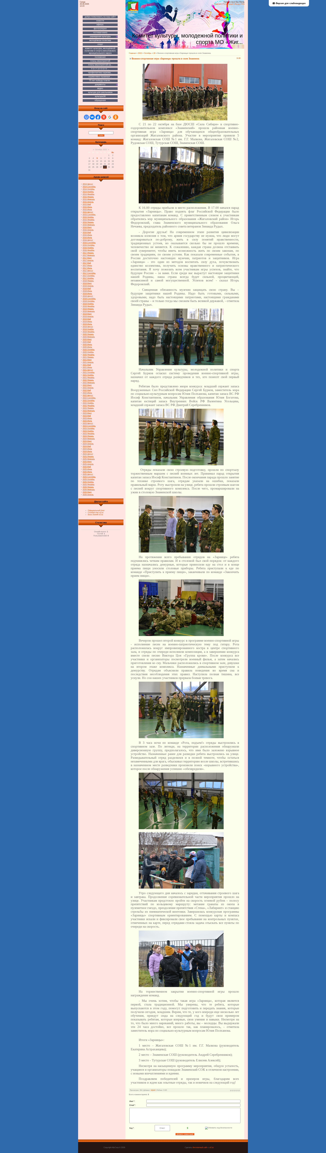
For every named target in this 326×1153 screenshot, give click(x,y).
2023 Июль (87, 421)
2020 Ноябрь (88, 352)
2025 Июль (87, 472)
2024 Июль (87, 451)
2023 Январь (88, 408)
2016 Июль (87, 237)
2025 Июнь (87, 469)
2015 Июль (87, 209)
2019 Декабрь (88, 332)
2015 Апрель (88, 202)
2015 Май (87, 204)
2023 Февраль (89, 411)
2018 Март (87, 283)
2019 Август (88, 327)
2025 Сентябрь (89, 477)
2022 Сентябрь (89, 398)
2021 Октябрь (89, 372)
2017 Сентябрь (89, 273)
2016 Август (88, 240)
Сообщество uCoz (96, 512)
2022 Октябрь (89, 400)
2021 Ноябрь (88, 375)
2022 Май (87, 390)
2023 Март (87, 413)
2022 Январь (88, 380)
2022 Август (88, 395)
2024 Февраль (89, 439)
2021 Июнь (87, 367)
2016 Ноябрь (88, 248)
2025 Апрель (88, 464)
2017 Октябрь (89, 276)
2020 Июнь (87, 344)
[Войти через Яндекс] (103, 117)
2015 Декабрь (88, 220)
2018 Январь (88, 281)
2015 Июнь (87, 207)
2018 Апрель (88, 286)
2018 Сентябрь (89, 299)
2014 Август (88, 184)
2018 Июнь (87, 291)
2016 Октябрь (89, 245)
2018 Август (88, 296)
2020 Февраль (89, 337)
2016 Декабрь (88, 250)
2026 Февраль (89, 489)
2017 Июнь (87, 265)
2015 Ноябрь (88, 217)
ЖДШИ (153, 1090)
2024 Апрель (88, 444)
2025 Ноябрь (88, 482)
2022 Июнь (87, 393)
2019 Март (87, 314)
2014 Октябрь (89, 189)
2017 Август (88, 271)
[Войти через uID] (86, 117)
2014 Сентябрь (89, 187)
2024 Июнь (87, 449)
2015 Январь (88, 197)
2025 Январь (88, 456)
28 (105, 167)
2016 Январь (88, 222)
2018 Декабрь (88, 306)
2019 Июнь (87, 321)
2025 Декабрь (88, 484)
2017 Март (87, 258)
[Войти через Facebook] (98, 117)
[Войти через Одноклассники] (115, 117)
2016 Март (87, 227)
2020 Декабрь (88, 355)
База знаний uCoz (95, 514)
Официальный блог (96, 510)
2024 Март (87, 441)
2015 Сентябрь (89, 215)
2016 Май (87, 232)
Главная (217, 4)
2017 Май (87, 263)
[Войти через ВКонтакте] (92, 117)
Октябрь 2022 (101, 150)
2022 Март (87, 385)
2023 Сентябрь (89, 426)
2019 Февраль (89, 311)
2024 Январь (88, 436)
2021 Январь (88, 357)
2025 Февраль (89, 459)
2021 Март (87, 360)
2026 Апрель (88, 495)
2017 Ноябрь (88, 278)
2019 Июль (87, 324)
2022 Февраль (89, 383)
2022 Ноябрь (88, 403)
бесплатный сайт (200, 1147)
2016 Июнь (87, 235)
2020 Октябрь (89, 349)
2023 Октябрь (89, 428)
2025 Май (87, 467)
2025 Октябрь (89, 479)
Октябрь (147, 53)
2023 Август (88, 423)
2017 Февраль (89, 255)
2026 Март (87, 492)
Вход (237, 4)
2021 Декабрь (88, 377)
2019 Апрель (88, 316)
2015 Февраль (89, 199)
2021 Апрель (88, 362)
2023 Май (87, 416)
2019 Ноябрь (88, 329)
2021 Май (87, 365)
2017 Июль (87, 268)
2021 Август (88, 370)
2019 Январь (88, 309)
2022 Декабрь (88, 405)
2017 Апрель (88, 260)
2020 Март (87, 339)
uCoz (211, 1147)
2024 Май (87, 446)
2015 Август (88, 212)
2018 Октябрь (89, 301)
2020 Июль (87, 347)
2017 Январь (88, 253)
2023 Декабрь (88, 433)
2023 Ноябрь (88, 431)
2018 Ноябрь (88, 304)
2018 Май (87, 288)
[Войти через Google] (109, 117)
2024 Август (88, 454)
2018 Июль (87, 293)
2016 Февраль (89, 225)
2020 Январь (88, 334)
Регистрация (228, 4)
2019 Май (87, 319)
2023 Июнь (87, 418)
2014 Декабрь (88, 194)
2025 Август (88, 474)
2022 (140, 53)
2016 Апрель (88, 230)
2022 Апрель (88, 388)
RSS (242, 4)
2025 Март (87, 461)
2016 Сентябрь (89, 243)
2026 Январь (88, 487)
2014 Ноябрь (88, 192)
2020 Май (87, 342)
